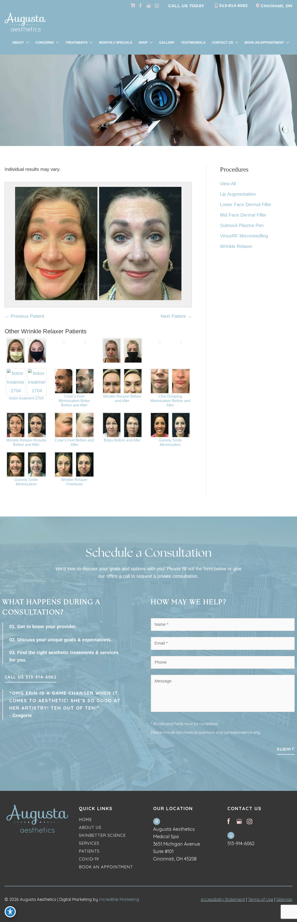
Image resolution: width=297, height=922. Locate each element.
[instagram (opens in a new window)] (156, 5)
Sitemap (284, 899)
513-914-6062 (233, 5)
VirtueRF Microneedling (244, 235)
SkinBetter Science (102, 835)
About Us (90, 827)
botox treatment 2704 (26, 398)
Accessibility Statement (223, 899)
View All (228, 183)
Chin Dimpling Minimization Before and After (170, 400)
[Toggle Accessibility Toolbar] (10, 911)
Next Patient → (176, 316)
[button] (31, 678)
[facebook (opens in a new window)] (141, 5)
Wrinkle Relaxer (236, 246)
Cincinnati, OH (275, 5)
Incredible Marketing (119, 899)
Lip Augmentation (238, 194)
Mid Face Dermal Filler (243, 215)
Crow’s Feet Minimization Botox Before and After (74, 400)
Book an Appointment (106, 867)
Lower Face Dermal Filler (245, 204)
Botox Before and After (122, 440)
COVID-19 (89, 859)
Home (85, 819)
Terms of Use (260, 899)
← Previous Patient (24, 316)
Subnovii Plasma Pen (242, 225)
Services (89, 843)
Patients (89, 851)
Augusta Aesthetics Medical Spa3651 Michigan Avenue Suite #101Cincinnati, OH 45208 (176, 844)
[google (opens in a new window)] (149, 5)
